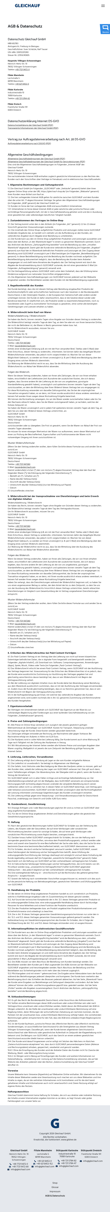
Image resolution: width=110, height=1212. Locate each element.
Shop (55, 1183)
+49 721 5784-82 (22, 98)
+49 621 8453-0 (22, 84)
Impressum (55, 1191)
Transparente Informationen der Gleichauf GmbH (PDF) (33, 128)
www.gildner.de (68, 1139)
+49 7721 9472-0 (22, 69)
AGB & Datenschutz (55, 1195)
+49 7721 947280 (22, 342)
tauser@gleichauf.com (25, 345)
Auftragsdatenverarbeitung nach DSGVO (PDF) (29, 143)
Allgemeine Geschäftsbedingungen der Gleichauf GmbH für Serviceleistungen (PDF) (46, 161)
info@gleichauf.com (20, 1169)
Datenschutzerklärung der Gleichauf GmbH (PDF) (30, 125)
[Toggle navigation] (103, 5)
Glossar (55, 1187)
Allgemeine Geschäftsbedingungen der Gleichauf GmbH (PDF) (36, 158)
